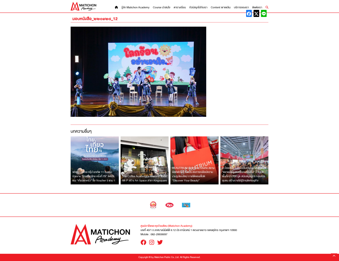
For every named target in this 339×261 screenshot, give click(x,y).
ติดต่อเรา (257, 7)
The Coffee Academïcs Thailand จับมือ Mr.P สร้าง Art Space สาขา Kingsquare (144, 178)
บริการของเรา (241, 7)
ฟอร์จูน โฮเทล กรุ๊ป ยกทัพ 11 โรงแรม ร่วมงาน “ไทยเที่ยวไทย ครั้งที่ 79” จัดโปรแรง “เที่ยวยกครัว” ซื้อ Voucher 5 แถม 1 (93, 176)
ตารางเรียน (180, 7)
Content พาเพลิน (220, 7)
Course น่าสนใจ (161, 7)
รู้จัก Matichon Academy (135, 7)
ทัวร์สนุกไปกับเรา (198, 7)
